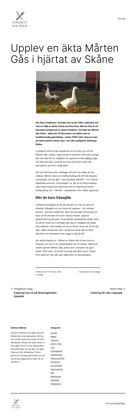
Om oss (121, 18)
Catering (54, 340)
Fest (53, 347)
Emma (40, 275)
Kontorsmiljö (56, 366)
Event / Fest (56, 344)
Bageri (53, 336)
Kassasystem (56, 355)
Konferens (55, 362)
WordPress (120, 403)
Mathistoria (56, 376)
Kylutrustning (57, 369)
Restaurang (56, 384)
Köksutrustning (57, 358)
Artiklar (97, 272)
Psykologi (55, 380)
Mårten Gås (91, 158)
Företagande (56, 351)
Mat (52, 373)
